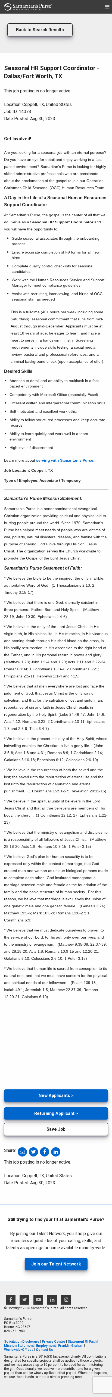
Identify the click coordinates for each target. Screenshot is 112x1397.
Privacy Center (53, 1341)
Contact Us (44, 1350)
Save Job (56, 1129)
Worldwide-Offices (18, 1350)
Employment (46, 1346)
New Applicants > (56, 1095)
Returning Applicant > (56, 1113)
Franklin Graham (70, 1346)
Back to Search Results (40, 29)
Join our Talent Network (56, 1264)
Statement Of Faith (82, 1341)
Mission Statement (19, 1346)
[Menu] (107, 7)
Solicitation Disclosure (21, 1341)
